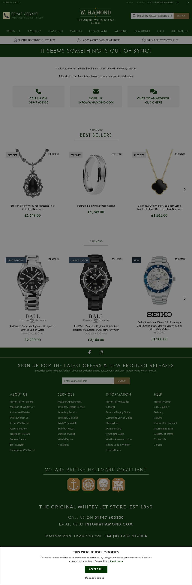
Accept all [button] (96, 569)
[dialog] (96, 565)
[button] (96, 578)
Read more (116, 561)
